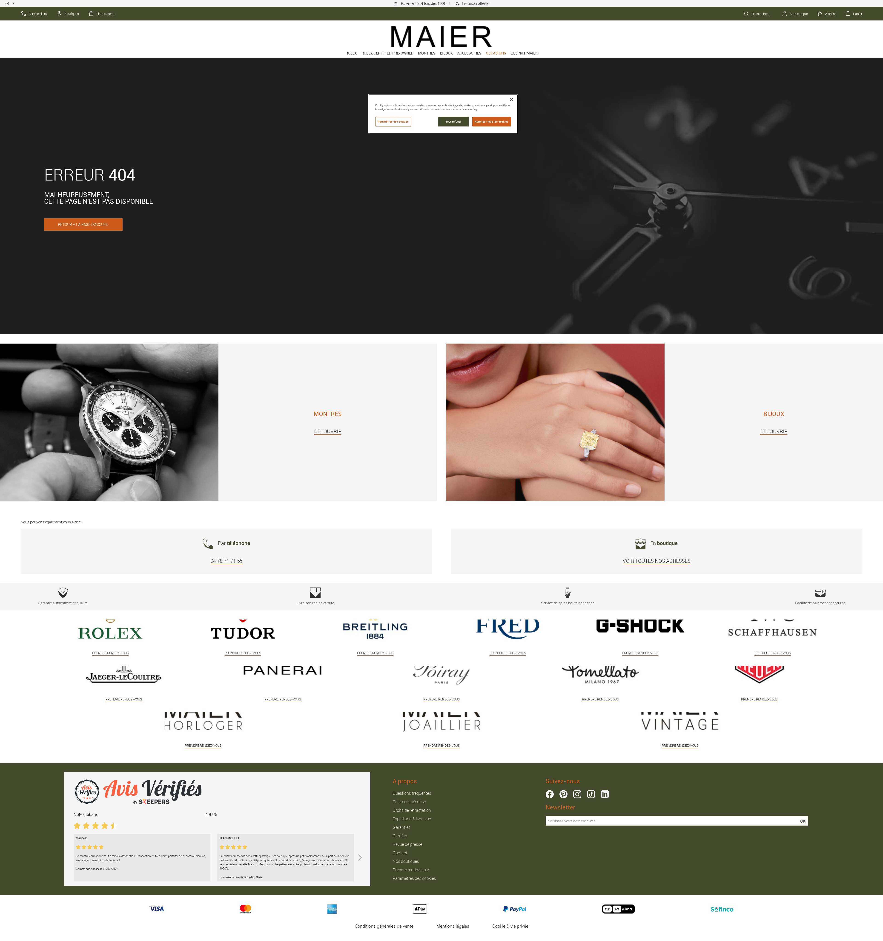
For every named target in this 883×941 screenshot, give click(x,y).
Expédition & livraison (412, 818)
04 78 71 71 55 (226, 560)
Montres (426, 53)
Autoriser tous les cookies (491, 121)
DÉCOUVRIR (327, 431)
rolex (351, 53)
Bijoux (446, 53)
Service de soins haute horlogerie (567, 602)
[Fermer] (511, 100)
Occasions (496, 53)
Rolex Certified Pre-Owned (387, 53)
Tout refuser (453, 121)
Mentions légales (452, 926)
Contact (400, 852)
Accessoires (469, 53)
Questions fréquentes (412, 793)
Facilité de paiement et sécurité (820, 602)
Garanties (401, 827)
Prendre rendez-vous (411, 869)
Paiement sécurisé (409, 801)
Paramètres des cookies (414, 878)
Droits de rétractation (412, 810)
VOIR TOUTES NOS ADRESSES (657, 560)
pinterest (563, 794)
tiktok (591, 794)
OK (803, 821)
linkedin (605, 794)
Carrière (400, 835)
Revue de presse (407, 844)
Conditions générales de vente (384, 926)
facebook (550, 794)
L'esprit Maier (524, 53)
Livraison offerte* (476, 3)
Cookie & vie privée (510, 926)
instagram (577, 794)
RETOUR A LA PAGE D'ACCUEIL (83, 224)
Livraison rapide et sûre (315, 602)
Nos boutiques (406, 861)
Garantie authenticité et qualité (63, 602)
